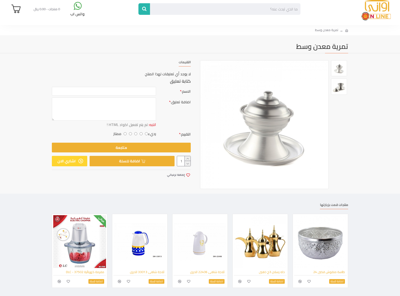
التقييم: (186, 134)
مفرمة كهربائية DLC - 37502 (85, 272)
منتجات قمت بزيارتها (334, 205)
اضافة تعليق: (181, 101)
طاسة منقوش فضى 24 (329, 272)
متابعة (121, 147)
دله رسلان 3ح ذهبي (272, 272)
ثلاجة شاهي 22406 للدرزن (207, 272)
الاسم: (186, 91)
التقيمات (185, 62)
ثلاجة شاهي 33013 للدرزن (147, 272)
